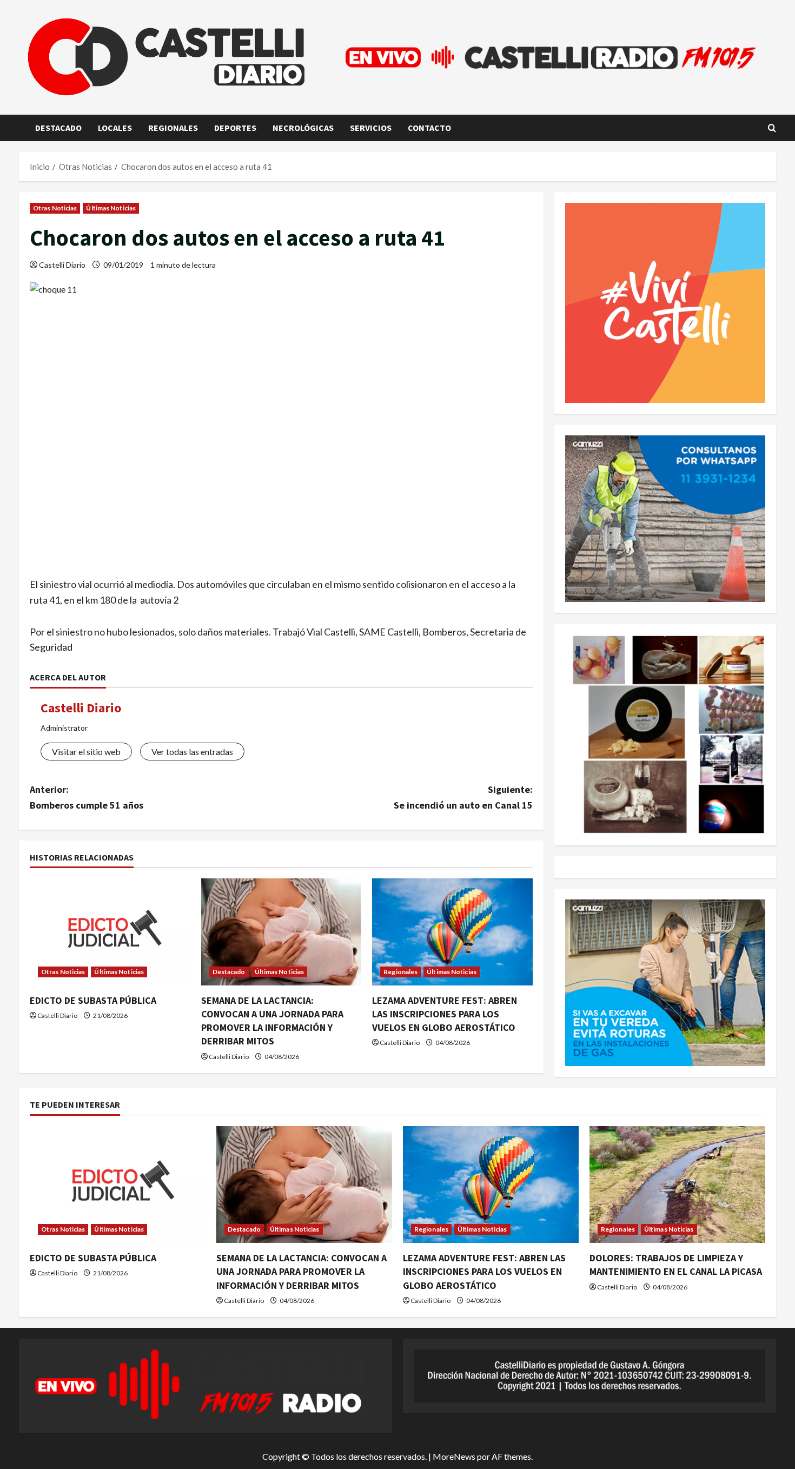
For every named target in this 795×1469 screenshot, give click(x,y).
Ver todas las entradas (192, 751)
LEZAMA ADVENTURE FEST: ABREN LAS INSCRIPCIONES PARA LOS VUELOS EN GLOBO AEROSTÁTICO (444, 1014)
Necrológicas (303, 127)
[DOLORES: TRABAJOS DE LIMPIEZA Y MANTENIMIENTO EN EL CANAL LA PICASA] (677, 1184)
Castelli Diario (62, 264)
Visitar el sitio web (86, 751)
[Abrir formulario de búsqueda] (772, 127)
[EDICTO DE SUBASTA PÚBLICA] (110, 931)
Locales (115, 127)
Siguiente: (463, 797)
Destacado (58, 127)
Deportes (235, 127)
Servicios (371, 127)
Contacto (429, 127)
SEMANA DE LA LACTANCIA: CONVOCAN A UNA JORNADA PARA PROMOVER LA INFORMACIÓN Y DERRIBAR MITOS (301, 1271)
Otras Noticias (55, 208)
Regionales (173, 127)
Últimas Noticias (111, 208)
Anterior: (86, 797)
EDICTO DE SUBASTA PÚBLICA (93, 1000)
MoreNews (454, 1456)
